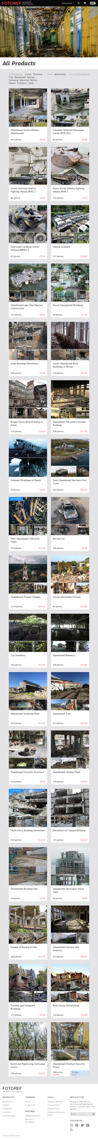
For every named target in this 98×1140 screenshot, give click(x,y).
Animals (31, 77)
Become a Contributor (30, 1121)
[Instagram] (71, 1125)
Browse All (8, 1101)
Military (34, 80)
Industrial (24, 80)
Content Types (9, 1115)
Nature (12, 83)
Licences (6, 1112)
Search (6, 1105)
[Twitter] (82, 1125)
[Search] (79, 3)
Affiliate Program (32, 1115)
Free (11, 77)
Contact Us (30, 1105)
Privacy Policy (54, 1105)
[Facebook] (87, 1125)
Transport (22, 83)
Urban (31, 83)
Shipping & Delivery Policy (56, 1113)
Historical (13, 80)
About (28, 1101)
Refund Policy (54, 1108)
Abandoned (20, 77)
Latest (28, 74)
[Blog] (71, 1130)
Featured (37, 74)
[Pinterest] (76, 1125)
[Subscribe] (93, 1114)
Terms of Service (55, 1101)
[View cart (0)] (85, 3)
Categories (67, 3)
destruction (60, 74)
